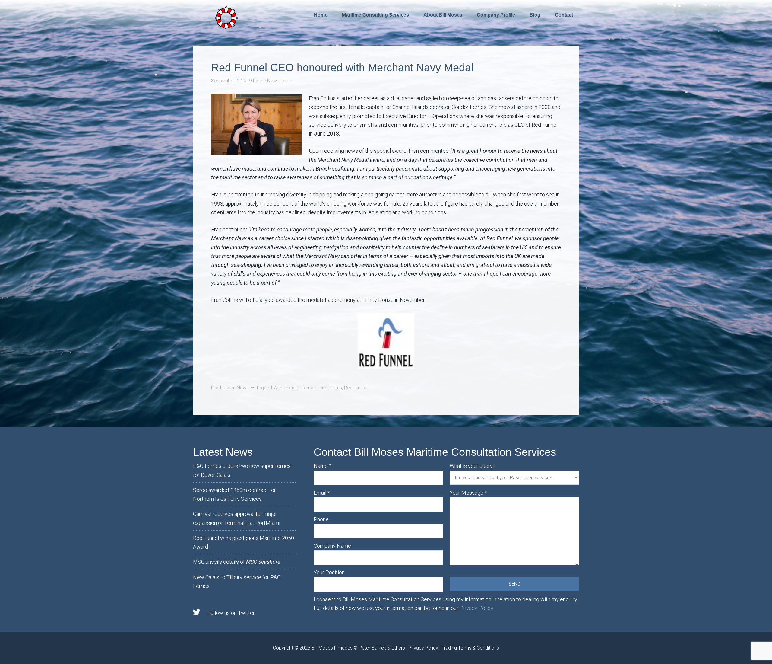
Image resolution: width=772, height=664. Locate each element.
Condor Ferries (300, 388)
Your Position (329, 572)
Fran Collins (330, 388)
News (243, 388)
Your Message (468, 493)
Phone (321, 519)
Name (322, 466)
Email (322, 493)
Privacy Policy (476, 608)
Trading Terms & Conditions (470, 648)
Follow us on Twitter (231, 613)
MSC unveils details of (236, 562)
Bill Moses (322, 648)
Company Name (332, 546)
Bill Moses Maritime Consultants (226, 17)
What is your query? (472, 466)
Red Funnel (355, 388)
